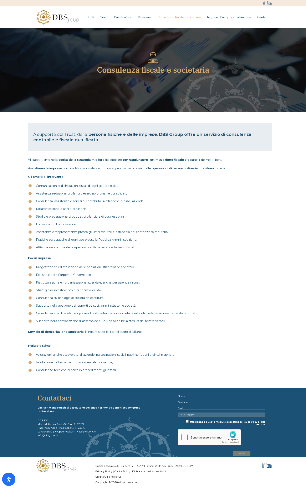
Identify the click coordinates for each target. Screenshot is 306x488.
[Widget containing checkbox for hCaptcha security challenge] (209, 437)
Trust (104, 17)
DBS (91, 17)
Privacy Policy (103, 471)
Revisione (145, 17)
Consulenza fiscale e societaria (179, 17)
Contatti (263, 17)
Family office (123, 17)
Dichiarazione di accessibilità (149, 471)
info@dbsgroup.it (48, 435)
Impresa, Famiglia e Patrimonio (229, 17)
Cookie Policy (122, 471)
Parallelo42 (114, 476)
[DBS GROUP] (57, 17)
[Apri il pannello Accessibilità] (8, 479)
